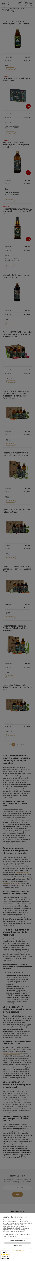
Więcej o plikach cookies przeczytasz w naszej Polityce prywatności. (17, 1235)
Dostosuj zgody (17, 1245)
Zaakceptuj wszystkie (17, 1250)
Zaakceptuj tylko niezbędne (17, 1240)
